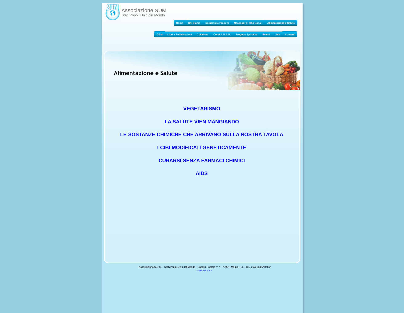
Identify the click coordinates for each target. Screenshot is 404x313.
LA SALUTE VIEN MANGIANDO (202, 121)
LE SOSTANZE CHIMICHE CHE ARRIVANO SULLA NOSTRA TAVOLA (201, 134)
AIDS (202, 173)
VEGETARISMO (201, 108)
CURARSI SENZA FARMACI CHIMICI (202, 160)
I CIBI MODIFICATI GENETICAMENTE (201, 147)
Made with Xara (204, 270)
